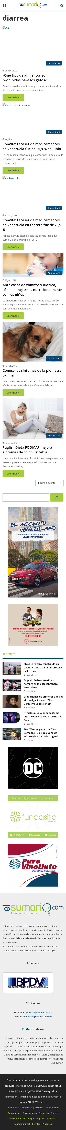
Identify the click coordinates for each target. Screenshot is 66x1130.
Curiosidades (30, 1113)
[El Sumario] (33, 5)
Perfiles (36, 1123)
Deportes (44, 1113)
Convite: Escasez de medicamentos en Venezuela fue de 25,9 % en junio (32, 146)
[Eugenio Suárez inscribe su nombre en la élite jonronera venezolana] (12, 685)
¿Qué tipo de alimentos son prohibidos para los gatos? (25, 77)
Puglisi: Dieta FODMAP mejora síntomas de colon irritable (27, 449)
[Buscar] (56, 497)
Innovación (15, 1118)
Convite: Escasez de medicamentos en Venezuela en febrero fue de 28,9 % (32, 225)
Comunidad (14, 1113)
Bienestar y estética (32, 1107)
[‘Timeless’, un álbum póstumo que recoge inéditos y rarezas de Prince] (12, 717)
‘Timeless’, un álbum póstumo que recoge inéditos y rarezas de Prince (43, 716)
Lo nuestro (51, 1118)
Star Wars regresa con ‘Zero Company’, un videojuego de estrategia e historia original (41, 733)
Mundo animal (22, 1123)
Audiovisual (13, 1107)
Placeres (47, 1123)
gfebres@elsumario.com (39, 1012)
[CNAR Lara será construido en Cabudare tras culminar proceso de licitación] (12, 668)
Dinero (54, 1113)
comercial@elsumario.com (37, 1016)
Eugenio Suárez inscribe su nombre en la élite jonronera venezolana (41, 684)
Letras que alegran (33, 1118)
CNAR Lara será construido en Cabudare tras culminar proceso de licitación (43, 667)
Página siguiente (46, 482)
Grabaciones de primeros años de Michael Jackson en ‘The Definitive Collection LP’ (43, 700)
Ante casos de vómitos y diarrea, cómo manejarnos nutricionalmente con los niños (32, 290)
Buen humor (52, 1107)
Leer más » (13, 97)
